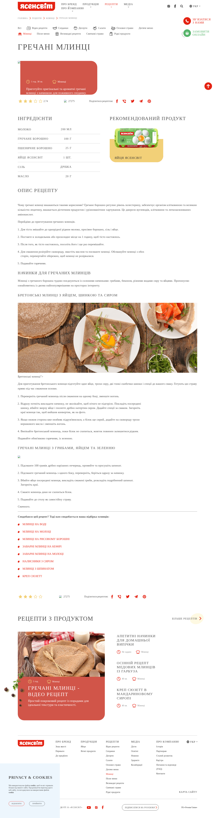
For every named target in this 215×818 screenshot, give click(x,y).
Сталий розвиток (164, 756)
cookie (33, 785)
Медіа (128, 4)
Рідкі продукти (113, 792)
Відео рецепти (112, 746)
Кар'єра (159, 760)
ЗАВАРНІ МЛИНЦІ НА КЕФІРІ (42, 546)
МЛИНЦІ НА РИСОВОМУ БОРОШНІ (46, 539)
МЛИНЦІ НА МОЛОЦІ (37, 531)
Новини (135, 756)
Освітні (134, 751)
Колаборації (136, 765)
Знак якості (61, 746)
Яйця (83, 746)
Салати (109, 760)
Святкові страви (113, 787)
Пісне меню (111, 778)
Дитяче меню (112, 769)
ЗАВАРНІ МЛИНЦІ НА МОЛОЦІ (43, 553)
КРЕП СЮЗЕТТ (32, 576)
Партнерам (161, 751)
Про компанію (72, 8)
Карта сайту (188, 792)
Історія (159, 746)
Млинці (109, 774)
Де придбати (62, 756)
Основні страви (113, 765)
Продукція (91, 4)
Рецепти (111, 4)
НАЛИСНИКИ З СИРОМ (38, 561)
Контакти (160, 773)
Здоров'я (135, 760)
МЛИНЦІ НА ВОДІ (34, 524)
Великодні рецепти (115, 783)
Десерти (110, 756)
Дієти (133, 746)
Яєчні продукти (88, 751)
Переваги (60, 751)
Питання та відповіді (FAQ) (166, 767)
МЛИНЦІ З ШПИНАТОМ (38, 568)
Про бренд (69, 4)
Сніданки (110, 751)
